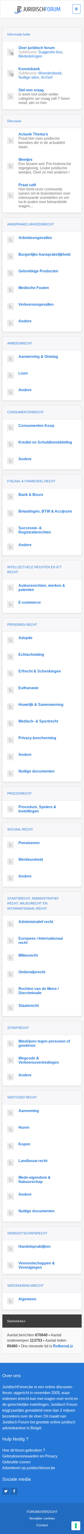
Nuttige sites (28, 77)
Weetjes (25, 160)
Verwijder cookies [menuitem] (42, 1518)
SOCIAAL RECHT (20, 829)
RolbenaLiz (63, 1346)
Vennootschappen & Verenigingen (36, 1265)
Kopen (24, 1144)
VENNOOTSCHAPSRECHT (27, 1233)
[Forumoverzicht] (37, 10)
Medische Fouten (33, 288)
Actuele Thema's (33, 134)
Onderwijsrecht (31, 972)
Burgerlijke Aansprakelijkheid (44, 254)
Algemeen (27, 1299)
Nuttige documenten (36, 771)
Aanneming (28, 1111)
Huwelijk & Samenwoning (40, 705)
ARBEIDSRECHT (19, 343)
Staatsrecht (28, 1006)
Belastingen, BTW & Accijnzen (45, 511)
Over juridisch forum (36, 48)
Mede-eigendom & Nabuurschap (34, 1179)
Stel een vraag (31, 90)
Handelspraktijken (34, 1246)
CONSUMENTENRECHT (25, 412)
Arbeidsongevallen (35, 238)
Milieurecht (28, 955)
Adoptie (25, 638)
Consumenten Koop (36, 426)
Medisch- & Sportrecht (38, 721)
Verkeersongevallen (36, 304)
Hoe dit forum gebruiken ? (23, 1450)
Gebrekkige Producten (38, 271)
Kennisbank (29, 69)
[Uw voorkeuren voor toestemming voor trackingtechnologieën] (75, 1525)
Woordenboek (50, 73)
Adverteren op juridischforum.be (28, 1468)
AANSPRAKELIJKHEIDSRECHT (30, 224)
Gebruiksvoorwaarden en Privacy (29, 1456)
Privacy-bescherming (37, 738)
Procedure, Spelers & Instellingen (37, 809)
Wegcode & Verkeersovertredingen (38, 1060)
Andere (25, 321)
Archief (46, 77)
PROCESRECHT (19, 793)
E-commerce (29, 602)
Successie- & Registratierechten (34, 530)
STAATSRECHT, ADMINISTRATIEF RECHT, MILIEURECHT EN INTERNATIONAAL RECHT (33, 903)
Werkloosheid (30, 860)
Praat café (27, 185)
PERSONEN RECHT (22, 624)
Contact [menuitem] (42, 1525)
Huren (23, 1127)
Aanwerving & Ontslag (38, 357)
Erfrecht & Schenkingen (39, 671)
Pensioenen (29, 843)
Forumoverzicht (42, 1512)
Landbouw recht (32, 1161)
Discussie (14, 121)
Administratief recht (35, 922)
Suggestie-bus (50, 52)
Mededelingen (30, 56)
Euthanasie (28, 688)
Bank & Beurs (30, 495)
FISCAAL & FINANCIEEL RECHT (31, 481)
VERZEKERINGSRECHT (25, 1285)
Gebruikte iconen (16, 1462)
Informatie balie (18, 34)
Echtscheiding (31, 655)
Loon (23, 373)
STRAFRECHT (18, 1028)
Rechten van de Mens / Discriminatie (38, 991)
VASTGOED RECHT (22, 1097)
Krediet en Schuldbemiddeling (45, 442)
